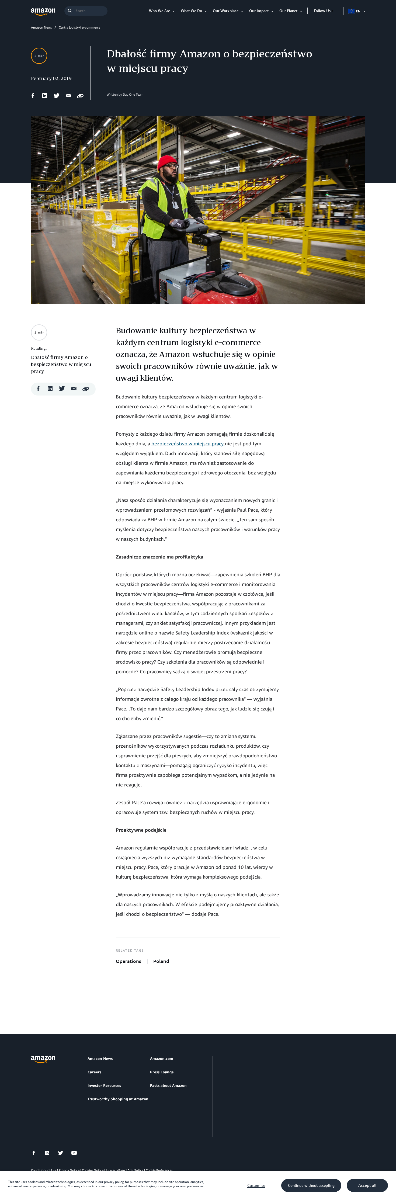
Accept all (367, 1185)
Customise (256, 1185)
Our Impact (259, 10)
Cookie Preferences (159, 1170)
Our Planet (288, 10)
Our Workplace (225, 10)
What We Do (191, 10)
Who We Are (159, 10)
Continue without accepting (311, 1185)
